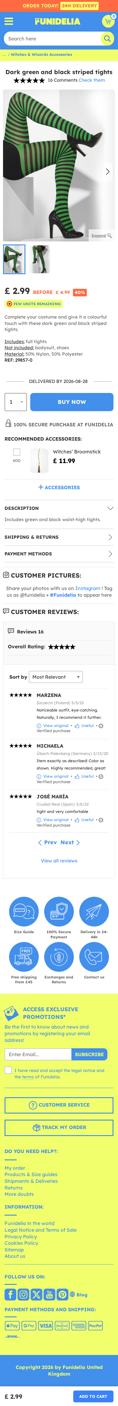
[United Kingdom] (10, 1295)
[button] (108, 172)
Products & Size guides (31, 1174)
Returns (14, 1188)
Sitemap (14, 1250)
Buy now (72, 401)
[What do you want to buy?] (9, 21)
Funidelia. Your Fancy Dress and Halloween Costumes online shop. (57, 21)
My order (15, 1168)
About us (15, 1256)
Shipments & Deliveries (31, 1181)
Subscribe (89, 1054)
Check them (92, 80)
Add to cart (93, 1396)
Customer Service (63, 1105)
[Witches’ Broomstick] (39, 461)
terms (28, 1077)
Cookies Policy (21, 1243)
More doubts (19, 1194)
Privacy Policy (21, 1237)
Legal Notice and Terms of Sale (41, 1230)
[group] (14, 259)
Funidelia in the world (29, 1223)
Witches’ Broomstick (77, 452)
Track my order (63, 1127)
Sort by (18, 677)
